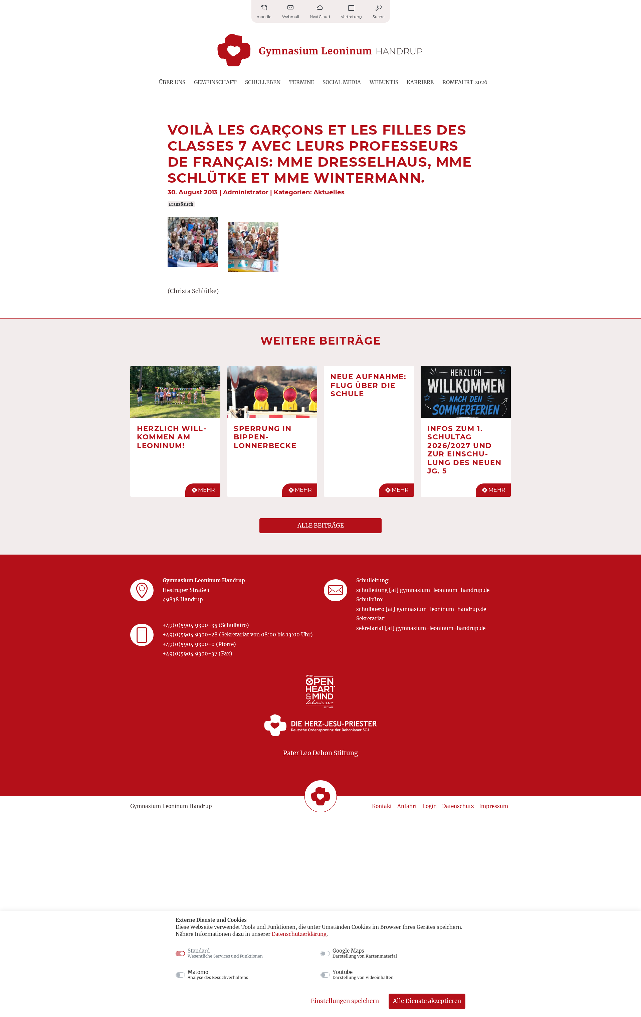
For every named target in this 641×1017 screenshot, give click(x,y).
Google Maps (365, 953)
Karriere (420, 82)
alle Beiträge (320, 525)
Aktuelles (329, 192)
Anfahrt (407, 806)
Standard (225, 953)
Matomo (218, 975)
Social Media (342, 82)
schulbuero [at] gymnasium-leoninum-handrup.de (421, 609)
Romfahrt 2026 (464, 82)
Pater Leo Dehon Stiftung (320, 753)
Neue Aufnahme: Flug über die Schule (368, 385)
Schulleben (262, 82)
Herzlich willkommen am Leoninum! (171, 437)
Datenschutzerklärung (299, 934)
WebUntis (384, 82)
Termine (301, 82)
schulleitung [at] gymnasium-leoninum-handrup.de (422, 590)
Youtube (363, 975)
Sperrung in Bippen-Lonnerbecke (265, 437)
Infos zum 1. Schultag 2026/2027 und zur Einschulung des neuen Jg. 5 (464, 449)
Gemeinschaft (215, 82)
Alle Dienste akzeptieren (427, 1001)
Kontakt (382, 806)
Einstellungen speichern (345, 1001)
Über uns (172, 82)
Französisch (181, 204)
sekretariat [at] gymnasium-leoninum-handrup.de (420, 628)
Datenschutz (458, 806)
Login (429, 806)
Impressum (493, 806)
